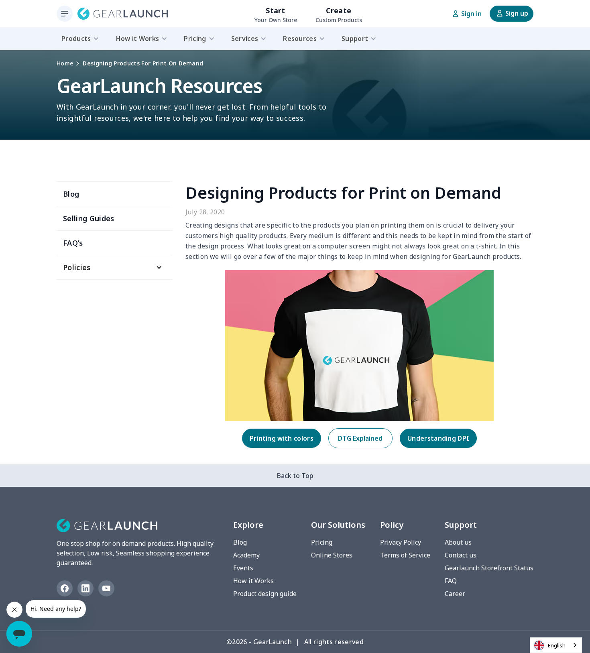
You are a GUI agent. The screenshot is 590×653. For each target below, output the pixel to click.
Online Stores (331, 555)
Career (455, 593)
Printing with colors (281, 438)
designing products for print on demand (143, 63)
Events (243, 567)
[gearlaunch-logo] (122, 14)
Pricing (321, 542)
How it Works (253, 580)
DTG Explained (360, 438)
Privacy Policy (400, 542)
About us (458, 542)
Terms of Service (405, 555)
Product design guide (265, 593)
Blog (240, 542)
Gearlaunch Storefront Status (489, 567)
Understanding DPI (438, 438)
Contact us (460, 555)
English (557, 645)
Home (65, 63)
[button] (115, 267)
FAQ (451, 580)
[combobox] (556, 645)
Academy (246, 555)
